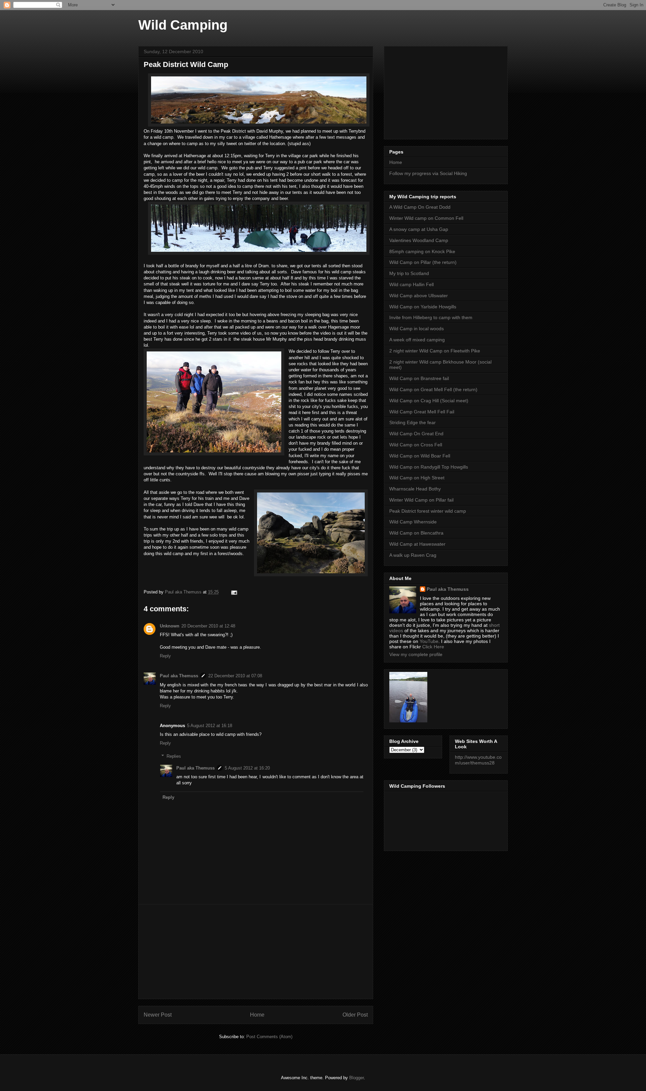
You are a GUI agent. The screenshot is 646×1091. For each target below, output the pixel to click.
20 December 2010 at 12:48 (208, 625)
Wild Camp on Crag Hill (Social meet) (428, 400)
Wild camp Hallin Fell (411, 284)
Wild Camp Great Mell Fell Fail (421, 411)
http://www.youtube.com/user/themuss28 (478, 759)
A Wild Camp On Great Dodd (420, 207)
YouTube (429, 641)
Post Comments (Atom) (269, 1036)
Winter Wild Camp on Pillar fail (421, 500)
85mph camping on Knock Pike (422, 251)
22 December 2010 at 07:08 (235, 675)
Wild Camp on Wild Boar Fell (419, 455)
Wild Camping (182, 25)
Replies (174, 755)
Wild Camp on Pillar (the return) (423, 262)
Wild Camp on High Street (416, 477)
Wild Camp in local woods (416, 328)
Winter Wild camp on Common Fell (426, 218)
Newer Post (158, 1015)
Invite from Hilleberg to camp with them (430, 317)
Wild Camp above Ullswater (418, 295)
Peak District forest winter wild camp (427, 511)
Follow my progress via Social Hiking (428, 173)
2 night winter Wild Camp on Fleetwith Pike (434, 350)
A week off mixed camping (417, 339)
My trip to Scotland (409, 273)
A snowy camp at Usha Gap (418, 229)
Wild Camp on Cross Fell (415, 444)
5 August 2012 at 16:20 (247, 768)
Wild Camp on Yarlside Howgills (422, 306)
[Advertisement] (255, 952)
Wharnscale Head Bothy (415, 488)
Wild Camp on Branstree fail (419, 378)
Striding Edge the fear (412, 422)
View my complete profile (415, 654)
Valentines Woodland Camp (418, 240)
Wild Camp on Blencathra (416, 533)
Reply (165, 655)
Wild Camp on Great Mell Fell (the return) (433, 389)
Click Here (433, 646)
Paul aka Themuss (179, 675)
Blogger (356, 1077)
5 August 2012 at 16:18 (209, 725)
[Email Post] (234, 591)
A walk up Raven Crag (412, 555)
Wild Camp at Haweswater (417, 544)
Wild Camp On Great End (416, 433)
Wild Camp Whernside (413, 521)
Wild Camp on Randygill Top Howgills (428, 467)
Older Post (355, 1015)
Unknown (169, 625)
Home (257, 1015)
